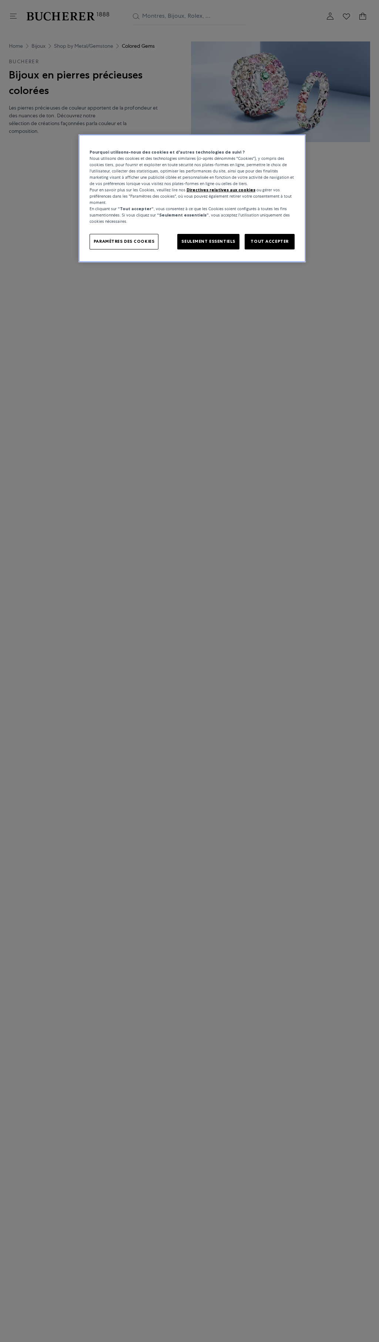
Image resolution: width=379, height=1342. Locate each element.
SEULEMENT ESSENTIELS (208, 241)
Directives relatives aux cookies (221, 189)
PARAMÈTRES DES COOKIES (124, 241)
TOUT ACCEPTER (269, 241)
